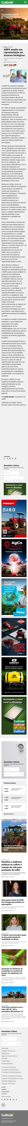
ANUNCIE (3, 1089)
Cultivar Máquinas (8, 1081)
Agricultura (4, 859)
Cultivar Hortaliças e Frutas (12, 1078)
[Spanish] (10, 65)
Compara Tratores (8, 1067)
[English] (7, 65)
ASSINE (3, 1087)
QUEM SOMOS (5, 1091)
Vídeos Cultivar (4, 1005)
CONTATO (4, 1094)
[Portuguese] (5, 65)
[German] (15, 65)
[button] (25, 2)
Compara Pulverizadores (11, 1072)
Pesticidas (10, 47)
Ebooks (4, 1058)
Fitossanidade (7, 1064)
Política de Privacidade (6, 1096)
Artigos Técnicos (8, 1051)
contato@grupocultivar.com (7, 1118)
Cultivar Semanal (8, 1084)
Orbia (8, 859)
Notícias (4, 1048)
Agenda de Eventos (9, 1056)
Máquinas (5, 1053)
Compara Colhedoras (9, 1070)
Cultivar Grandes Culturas (11, 1076)
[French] (12, 65)
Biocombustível (5, 933)
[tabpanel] (14, 24)
